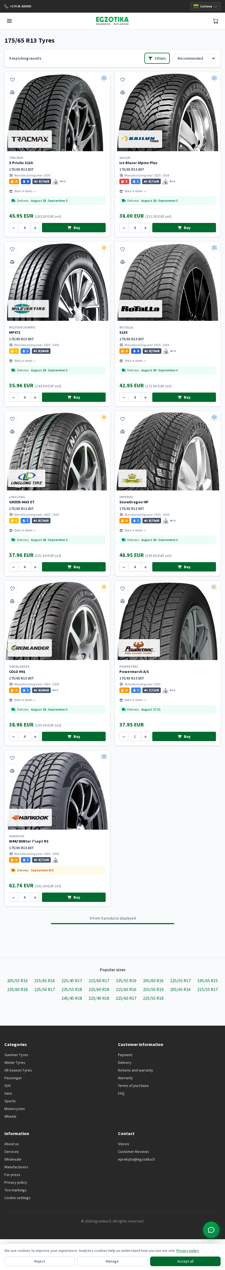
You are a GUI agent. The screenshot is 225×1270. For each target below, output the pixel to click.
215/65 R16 (44, 980)
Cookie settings (17, 1197)
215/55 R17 (207, 989)
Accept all (185, 1261)
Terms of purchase (133, 1085)
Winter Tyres (14, 1062)
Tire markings (15, 1190)
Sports (10, 1100)
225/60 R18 (99, 989)
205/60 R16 (153, 980)
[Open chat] (211, 1230)
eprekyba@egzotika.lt (136, 1159)
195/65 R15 (207, 980)
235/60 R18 (17, 989)
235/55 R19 (126, 980)
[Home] (112, 20)
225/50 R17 (44, 989)
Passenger (13, 1077)
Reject (39, 1261)
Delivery (124, 1062)
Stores (123, 1143)
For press (12, 1174)
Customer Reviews (133, 1151)
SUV (7, 1085)
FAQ (121, 1093)
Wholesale (12, 1159)
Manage (112, 1261)
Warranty (125, 1077)
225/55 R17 (180, 980)
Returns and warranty (135, 1070)
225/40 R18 (99, 998)
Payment (125, 1054)
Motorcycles (14, 1108)
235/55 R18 (71, 989)
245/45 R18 (71, 998)
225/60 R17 (126, 998)
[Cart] (216, 21)
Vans (8, 1093)
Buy (76, 227)
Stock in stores (23, 191)
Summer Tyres (16, 1054)
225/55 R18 (153, 998)
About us (11, 1143)
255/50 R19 (153, 989)
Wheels (10, 1116)
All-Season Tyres (18, 1070)
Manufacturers (16, 1166)
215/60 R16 (126, 989)
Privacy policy (15, 1182)
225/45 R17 (71, 980)
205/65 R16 (180, 989)
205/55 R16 (17, 980)
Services (11, 1151)
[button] (14, 181)
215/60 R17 (99, 980)
